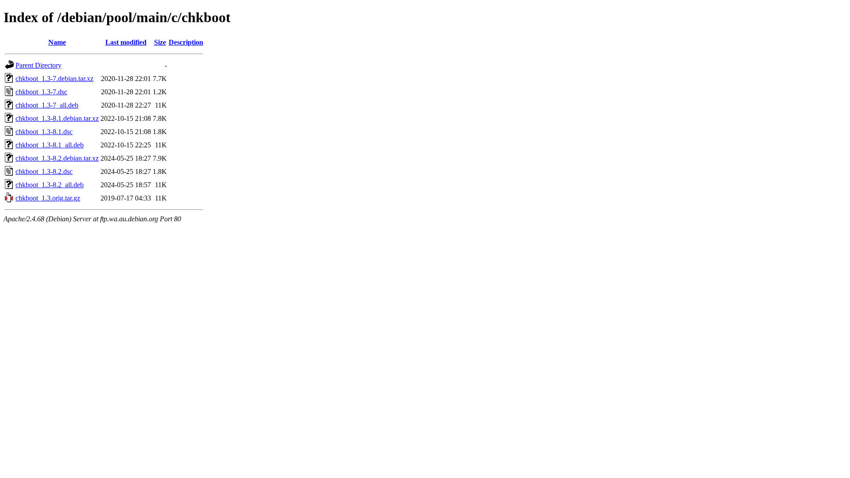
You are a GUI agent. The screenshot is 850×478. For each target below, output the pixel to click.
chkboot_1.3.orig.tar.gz (47, 198)
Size (160, 42)
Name (57, 42)
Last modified (126, 42)
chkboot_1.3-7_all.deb (46, 105)
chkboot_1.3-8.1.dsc (44, 131)
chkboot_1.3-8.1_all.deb (49, 145)
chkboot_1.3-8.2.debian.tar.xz (57, 158)
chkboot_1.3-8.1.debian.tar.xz (57, 118)
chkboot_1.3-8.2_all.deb (49, 185)
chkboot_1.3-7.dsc (41, 92)
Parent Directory (38, 65)
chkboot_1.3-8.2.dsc (44, 171)
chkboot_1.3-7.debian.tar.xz (54, 78)
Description (186, 42)
